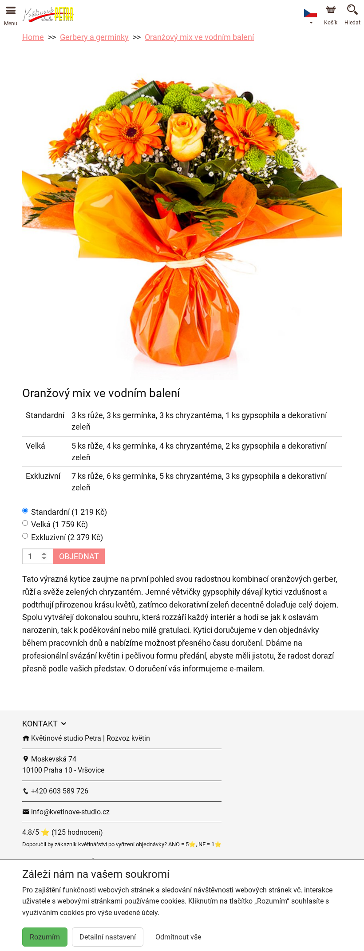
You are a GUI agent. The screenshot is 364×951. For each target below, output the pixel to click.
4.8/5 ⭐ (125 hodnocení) (62, 832)
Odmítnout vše (178, 937)
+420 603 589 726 (58, 791)
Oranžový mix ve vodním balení (199, 37)
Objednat (79, 556)
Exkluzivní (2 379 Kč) (67, 537)
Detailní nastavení (107, 937)
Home (33, 37)
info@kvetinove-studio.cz (69, 812)
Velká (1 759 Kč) (59, 524)
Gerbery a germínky (94, 37)
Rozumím (45, 937)
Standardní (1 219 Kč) (69, 512)
